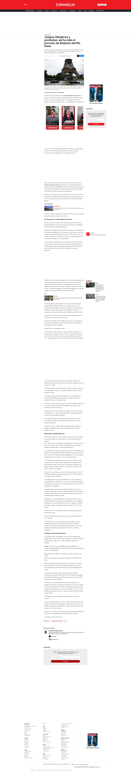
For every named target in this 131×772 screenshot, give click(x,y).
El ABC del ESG (65, 726)
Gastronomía (64, 751)
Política (47, 10)
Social (44, 756)
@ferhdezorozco (55, 639)
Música (44, 740)
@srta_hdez (61, 92)
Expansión (27, 723)
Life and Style (99, 10)
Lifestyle (63, 745)
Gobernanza (46, 757)
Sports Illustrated (65, 738)
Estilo (44, 735)
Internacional (63, 10)
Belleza (26, 756)
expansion (73, 764)
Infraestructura (46, 748)
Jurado (63, 759)
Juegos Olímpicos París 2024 (57, 621)
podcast (92, 233)
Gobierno (27, 739)
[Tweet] (78, 56)
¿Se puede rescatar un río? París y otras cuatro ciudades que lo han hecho (68, 208)
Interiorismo (46, 751)
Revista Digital (102, 4)
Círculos (27, 753)
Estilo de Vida (64, 757)
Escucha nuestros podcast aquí (98, 234)
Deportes (56, 296)
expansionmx (62, 764)
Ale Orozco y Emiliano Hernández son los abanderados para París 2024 (68, 298)
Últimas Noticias (30, 10)
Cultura (44, 723)
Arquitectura (46, 749)
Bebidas (63, 752)
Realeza (27, 752)
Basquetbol (64, 743)
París (66, 621)
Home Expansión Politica (31, 726)
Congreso (27, 742)
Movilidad (45, 759)
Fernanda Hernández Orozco (56, 630)
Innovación (64, 724)
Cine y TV (45, 739)
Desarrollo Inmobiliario (48, 747)
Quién (26, 750)
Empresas (39, 10)
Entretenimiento (47, 736)
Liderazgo (63, 732)
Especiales (64, 735)
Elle (44, 726)
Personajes (64, 755)
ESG (85, 10)
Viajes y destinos (65, 753)
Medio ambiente (47, 755)
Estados (27, 744)
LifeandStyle (28, 735)
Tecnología (72, 10)
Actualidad (63, 731)
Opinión (26, 745)
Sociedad (27, 747)
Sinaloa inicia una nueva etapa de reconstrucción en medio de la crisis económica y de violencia (100, 288)
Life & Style (45, 734)
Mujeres (91, 10)
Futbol (62, 739)
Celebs (44, 730)
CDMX (97, 294)
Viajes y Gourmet (29, 757)
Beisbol (63, 740)
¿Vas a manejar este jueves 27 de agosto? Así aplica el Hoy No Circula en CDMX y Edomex (101, 298)
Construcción (46, 745)
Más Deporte (64, 744)
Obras (79, 10)
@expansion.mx (67, 764)
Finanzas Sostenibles (66, 723)
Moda (26, 755)
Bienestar (63, 756)
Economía (54, 10)
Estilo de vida (46, 731)
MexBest (63, 749)
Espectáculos (28, 751)
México (97, 283)
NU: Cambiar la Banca (96, 103)
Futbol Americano (65, 741)
